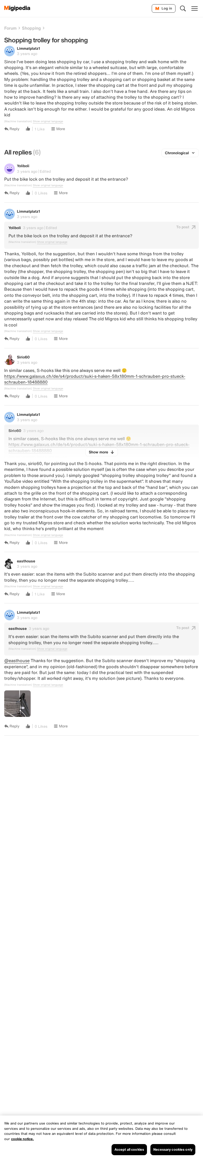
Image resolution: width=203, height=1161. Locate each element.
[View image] (17, 703)
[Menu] (194, 8)
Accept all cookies (129, 1149)
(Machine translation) (18, 121)
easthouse (26, 561)
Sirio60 (23, 357)
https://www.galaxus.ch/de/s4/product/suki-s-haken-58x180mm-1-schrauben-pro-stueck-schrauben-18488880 (94, 379)
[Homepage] (17, 8)
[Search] (183, 8)
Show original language (48, 121)
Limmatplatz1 (28, 48)
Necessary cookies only (172, 1149)
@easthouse (17, 660)
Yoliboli (23, 166)
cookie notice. (22, 1138)
